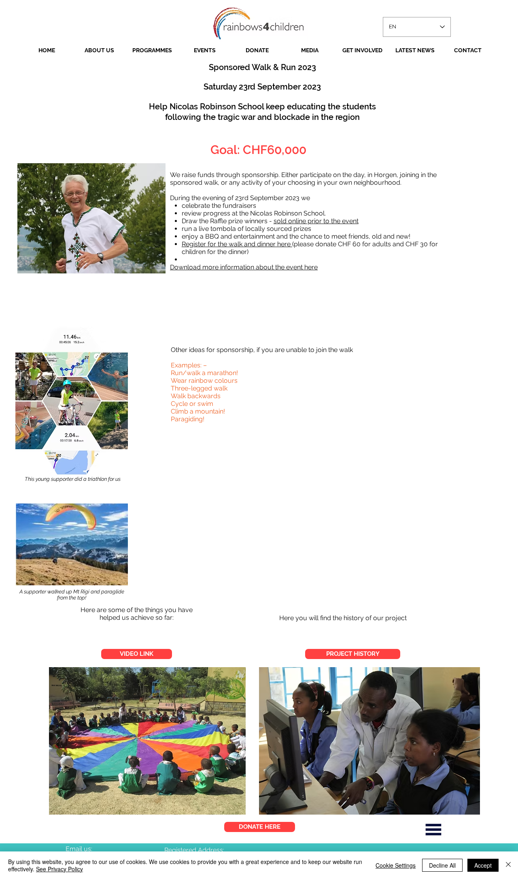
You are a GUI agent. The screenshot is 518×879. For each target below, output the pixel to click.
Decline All (442, 865)
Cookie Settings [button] (396, 865)
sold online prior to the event (316, 221)
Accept (483, 865)
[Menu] (433, 829)
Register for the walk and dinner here (237, 244)
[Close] (508, 865)
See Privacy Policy (59, 869)
